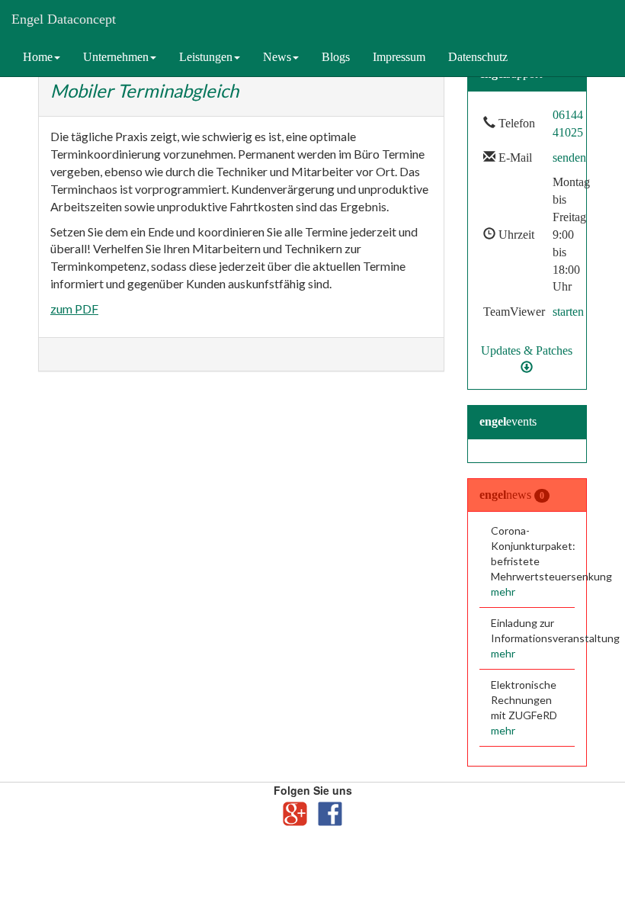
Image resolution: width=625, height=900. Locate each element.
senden (569, 157)
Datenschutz (478, 56)
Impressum (399, 56)
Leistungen (205, 56)
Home (38, 56)
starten (568, 311)
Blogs (336, 56)
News (277, 56)
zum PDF (74, 308)
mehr (503, 591)
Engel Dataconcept (63, 19)
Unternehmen (116, 56)
